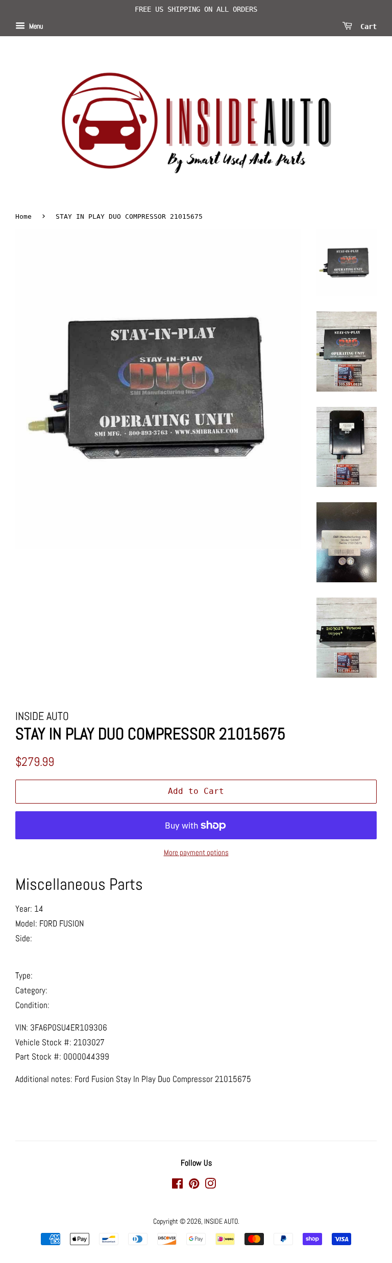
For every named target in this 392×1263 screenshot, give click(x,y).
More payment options (196, 852)
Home (23, 216)
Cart (366, 26)
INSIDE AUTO (221, 1221)
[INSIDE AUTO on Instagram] (210, 1185)
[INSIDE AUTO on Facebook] (177, 1185)
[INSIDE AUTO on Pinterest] (194, 1185)
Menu (35, 26)
